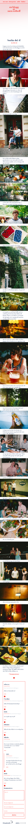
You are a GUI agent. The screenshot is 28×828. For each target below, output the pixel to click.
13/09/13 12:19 (7, 700)
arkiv (18, 1)
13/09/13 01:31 (7, 726)
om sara (5, 1)
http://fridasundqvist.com (15, 775)
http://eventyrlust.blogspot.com (16, 700)
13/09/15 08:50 (7, 775)
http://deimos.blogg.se (14, 726)
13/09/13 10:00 (7, 739)
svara (5, 693)
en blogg (14, 9)
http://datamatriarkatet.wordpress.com (12, 741)
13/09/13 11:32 (7, 686)
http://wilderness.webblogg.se (12, 757)
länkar (23, 1)
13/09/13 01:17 (7, 713)
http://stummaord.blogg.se (15, 713)
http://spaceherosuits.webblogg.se (11, 688)
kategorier (12, 1)
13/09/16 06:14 (9, 755)
